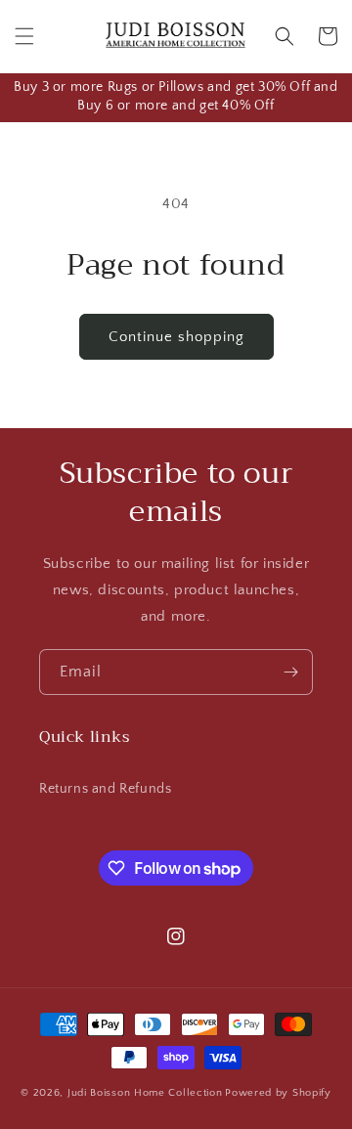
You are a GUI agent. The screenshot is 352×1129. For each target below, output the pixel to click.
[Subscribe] (290, 672)
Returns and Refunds (105, 789)
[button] (24, 36)
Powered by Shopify (278, 1093)
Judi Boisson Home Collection (145, 1093)
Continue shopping (176, 336)
